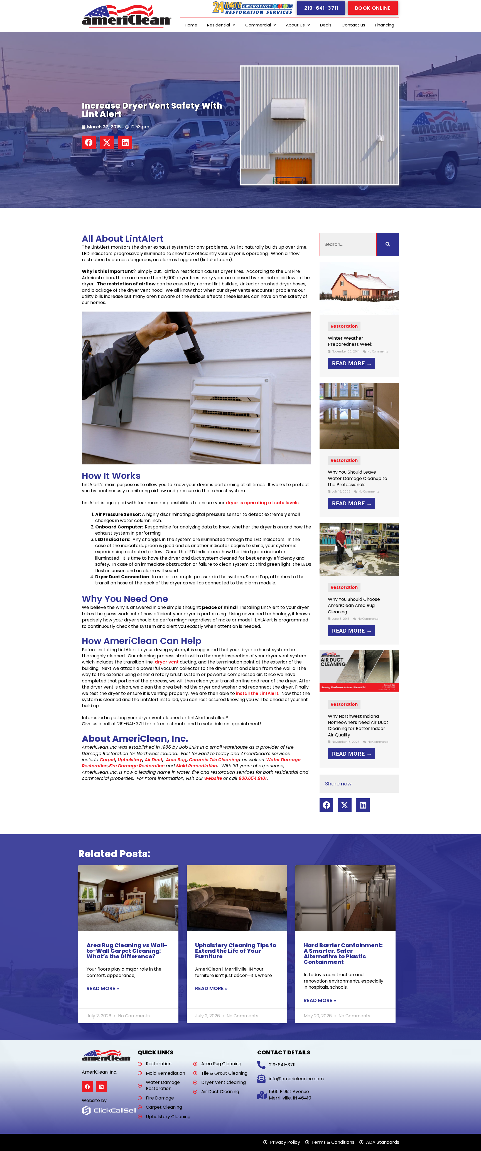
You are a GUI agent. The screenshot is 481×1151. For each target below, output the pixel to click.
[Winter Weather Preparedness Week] (359, 288)
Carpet (107, 759)
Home (191, 25)
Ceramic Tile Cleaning (214, 759)
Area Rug (175, 759)
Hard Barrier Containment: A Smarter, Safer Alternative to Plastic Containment (343, 953)
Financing (384, 25)
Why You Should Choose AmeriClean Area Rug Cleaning (354, 605)
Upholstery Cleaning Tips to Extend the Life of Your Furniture (235, 950)
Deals (326, 25)
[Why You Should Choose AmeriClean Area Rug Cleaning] (359, 549)
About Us (295, 25)
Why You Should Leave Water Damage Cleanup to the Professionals (357, 478)
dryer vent (167, 662)
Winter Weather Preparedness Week (350, 341)
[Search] (388, 244)
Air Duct (153, 759)
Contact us (353, 25)
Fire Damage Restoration (137, 766)
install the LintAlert (257, 693)
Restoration (344, 326)
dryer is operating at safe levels (262, 502)
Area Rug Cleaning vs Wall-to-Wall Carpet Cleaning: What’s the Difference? (127, 950)
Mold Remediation (196, 766)
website (213, 778)
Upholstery (130, 759)
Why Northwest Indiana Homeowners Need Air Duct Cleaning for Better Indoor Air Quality (358, 725)
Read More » (103, 988)
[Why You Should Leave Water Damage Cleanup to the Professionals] (359, 415)
